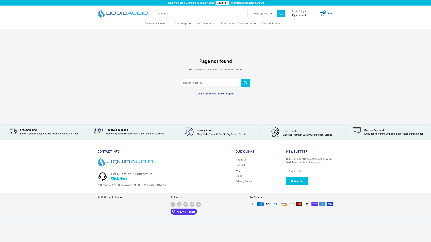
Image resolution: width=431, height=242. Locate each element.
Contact (240, 164)
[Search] (281, 13)
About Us (241, 159)
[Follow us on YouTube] (185, 204)
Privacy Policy (244, 181)
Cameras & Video (155, 23)
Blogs (239, 175)
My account (299, 15)
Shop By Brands (271, 23)
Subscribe (297, 181)
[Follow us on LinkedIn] (198, 204)
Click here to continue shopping (215, 93)
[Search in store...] (245, 83)
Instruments (204, 23)
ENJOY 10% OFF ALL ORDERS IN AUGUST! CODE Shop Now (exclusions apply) (216, 3)
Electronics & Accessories (236, 23)
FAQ (238, 170)
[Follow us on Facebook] (173, 204)
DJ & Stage (180, 23)
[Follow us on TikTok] (192, 204)
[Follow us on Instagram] (179, 204)
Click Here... (120, 178)
